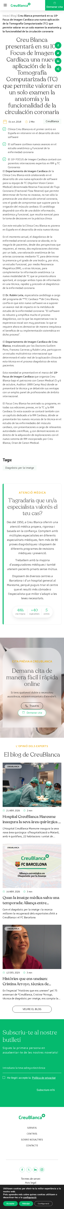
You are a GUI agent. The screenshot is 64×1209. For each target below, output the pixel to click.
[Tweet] (58, 53)
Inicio (6, 15)
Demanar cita (54, 7)
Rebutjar (26, 1203)
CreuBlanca (13, 766)
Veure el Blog (32, 1009)
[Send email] (58, 69)
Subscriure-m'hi (46, 1090)
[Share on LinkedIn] (58, 61)
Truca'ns (34, 706)
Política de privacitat (43, 1077)
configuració (29, 1197)
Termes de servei (30, 1178)
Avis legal (30, 1182)
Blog (13, 15)
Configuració (43, 1203)
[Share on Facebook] (58, 45)
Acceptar (10, 1203)
